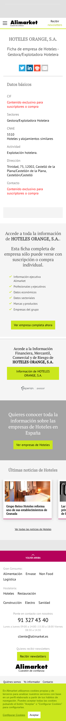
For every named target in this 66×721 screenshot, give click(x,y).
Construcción (12, 602)
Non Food (46, 574)
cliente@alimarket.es (33, 636)
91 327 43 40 (33, 619)
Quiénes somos (12, 682)
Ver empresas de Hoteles (33, 445)
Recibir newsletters (33, 656)
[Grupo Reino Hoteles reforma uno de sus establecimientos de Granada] (27, 499)
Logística (9, 579)
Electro (30, 602)
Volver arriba (33, 557)
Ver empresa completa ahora (33, 325)
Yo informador (32, 682)
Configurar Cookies (14, 714)
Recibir (55, 23)
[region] (33, 702)
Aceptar (34, 714)
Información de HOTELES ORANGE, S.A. (33, 373)
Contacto (48, 682)
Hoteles (8, 593)
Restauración (27, 593)
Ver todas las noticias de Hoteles (33, 529)
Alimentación (12, 574)
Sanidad (44, 602)
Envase (31, 574)
